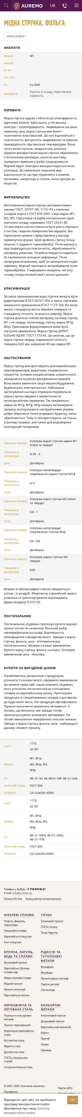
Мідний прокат (13, 983)
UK (52, 5)
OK (72, 1099)
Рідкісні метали (50, 984)
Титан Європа (49, 932)
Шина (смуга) (15, 36)
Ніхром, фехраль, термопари (14, 923)
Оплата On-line (13, 899)
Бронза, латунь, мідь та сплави (19, 954)
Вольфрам (47, 967)
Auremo (28, 6)
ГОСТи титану (49, 927)
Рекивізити (11, 1092)
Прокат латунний (14, 989)
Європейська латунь (16, 995)
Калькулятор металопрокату (43, 899)
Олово (45, 1044)
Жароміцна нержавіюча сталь (19, 1032)
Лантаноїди (48, 990)
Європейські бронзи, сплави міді (17, 970)
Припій (45, 1038)
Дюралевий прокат (52, 1021)
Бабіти (45, 1033)
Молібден (47, 972)
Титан (46, 915)
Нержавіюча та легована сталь (18, 1007)
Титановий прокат (52, 921)
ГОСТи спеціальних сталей (16, 1059)
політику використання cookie (27, 1110)
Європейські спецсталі (18, 936)
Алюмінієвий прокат (53, 1015)
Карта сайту (65, 1088)
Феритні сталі (12, 1046)
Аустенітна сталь (14, 1040)
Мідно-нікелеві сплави (17, 978)
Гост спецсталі (12, 942)
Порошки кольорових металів (18, 1017)
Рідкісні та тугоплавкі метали (51, 956)
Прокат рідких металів (54, 978)
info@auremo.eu (22, 893)
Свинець (46, 1050)
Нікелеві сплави (19, 915)
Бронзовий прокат (15, 962)
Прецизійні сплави (15, 930)
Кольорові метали (51, 1007)
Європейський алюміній (56, 1027)
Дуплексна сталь (14, 1052)
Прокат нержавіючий (17, 1025)
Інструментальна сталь (18, 1067)
